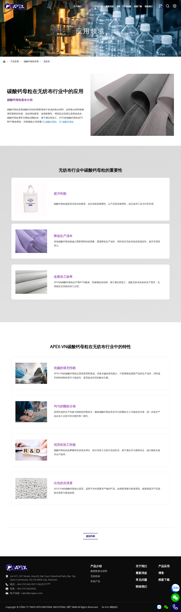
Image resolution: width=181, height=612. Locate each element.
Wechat (175, 597)
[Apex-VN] (14, 6)
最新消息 (110, 6)
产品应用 (88, 6)
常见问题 (127, 6)
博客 (118, 6)
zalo (175, 588)
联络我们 (149, 6)
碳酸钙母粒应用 (31, 61)
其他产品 (95, 581)
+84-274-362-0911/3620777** (33, 584)
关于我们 (77, 6)
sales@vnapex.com (32, 593)
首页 (4, 61)
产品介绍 (99, 6)
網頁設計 (114, 607)
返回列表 (90, 536)
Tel (175, 607)
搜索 (167, 6)
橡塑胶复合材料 (98, 571)
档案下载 (138, 6)
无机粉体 (95, 576)
